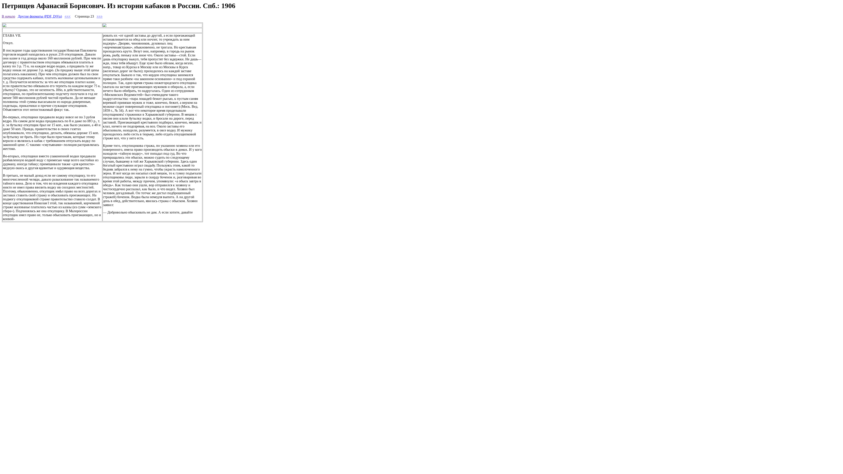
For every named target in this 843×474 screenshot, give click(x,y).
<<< (67, 16)
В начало (8, 16)
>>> (100, 16)
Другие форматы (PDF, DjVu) (40, 16)
